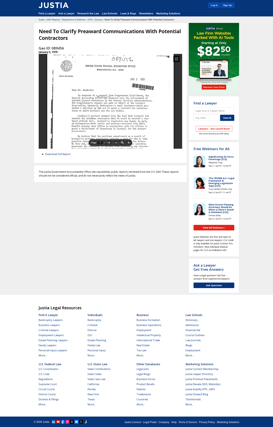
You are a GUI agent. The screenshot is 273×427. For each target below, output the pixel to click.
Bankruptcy (94, 320)
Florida (92, 389)
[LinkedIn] (53, 422)
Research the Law (88, 13)
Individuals (95, 315)
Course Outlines (195, 335)
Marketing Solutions (168, 13)
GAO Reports (53, 19)
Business (142, 315)
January (98, 19)
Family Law (94, 345)
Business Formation (148, 320)
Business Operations (148, 325)
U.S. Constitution (48, 369)
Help (174, 422)
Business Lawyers (49, 325)
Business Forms (145, 379)
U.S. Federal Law (50, 364)
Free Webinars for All (211, 149)
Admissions (192, 325)
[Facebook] (63, 422)
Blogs (188, 345)
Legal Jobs (142, 369)
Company (163, 422)
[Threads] (72, 422)
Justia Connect (132, 422)
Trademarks (143, 394)
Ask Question (214, 285)
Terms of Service (188, 422)
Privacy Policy (207, 422)
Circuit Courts (47, 389)
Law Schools (109, 13)
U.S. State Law (97, 364)
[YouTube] (58, 422)
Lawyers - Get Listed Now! (214, 128)
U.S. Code (44, 374)
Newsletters (146, 13)
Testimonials (193, 399)
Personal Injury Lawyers (53, 350)
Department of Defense (73, 19)
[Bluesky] (76, 422)
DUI (90, 335)
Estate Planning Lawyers (53, 340)
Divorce (92, 330)
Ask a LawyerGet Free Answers (209, 267)
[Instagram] (67, 422)
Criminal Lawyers (49, 330)
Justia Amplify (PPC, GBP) (200, 389)
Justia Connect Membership (201, 369)
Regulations (46, 379)
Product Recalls (145, 384)
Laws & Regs (128, 13)
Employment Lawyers (51, 335)
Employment (143, 330)
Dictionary (191, 320)
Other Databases (148, 364)
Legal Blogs (143, 374)
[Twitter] (81, 422)
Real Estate (143, 345)
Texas (91, 399)
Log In (214, 5)
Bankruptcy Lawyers (51, 320)
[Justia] (54, 5)
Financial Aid (192, 330)
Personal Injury (97, 350)
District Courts (47, 394)
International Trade (148, 340)
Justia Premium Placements (201, 379)
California (93, 384)
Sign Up (227, 5)
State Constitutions (99, 369)
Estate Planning (97, 340)
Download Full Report (58, 154)
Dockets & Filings (49, 399)
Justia (41, 19)
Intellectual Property (148, 335)
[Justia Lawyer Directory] (86, 422)
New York (93, 394)
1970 (89, 19)
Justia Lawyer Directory (199, 374)
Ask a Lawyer (66, 13)
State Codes (95, 374)
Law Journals (193, 340)
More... (42, 355)
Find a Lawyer (47, 13)
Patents (141, 389)
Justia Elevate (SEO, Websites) (202, 384)
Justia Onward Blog (196, 394)
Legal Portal (150, 422)
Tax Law (141, 350)
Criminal (92, 325)
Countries (142, 399)
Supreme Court (48, 384)
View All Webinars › (214, 227)
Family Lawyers (47, 345)
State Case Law (96, 379)
